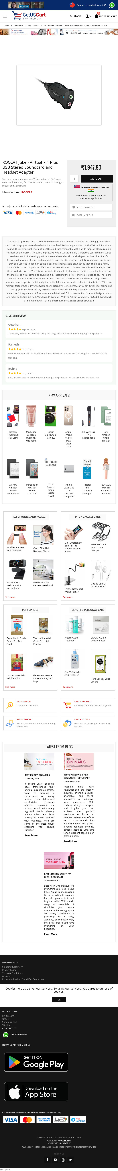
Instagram (63, 1160)
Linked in (70, 1160)
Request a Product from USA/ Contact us (23, 979)
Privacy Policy (9, 969)
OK (59, 999)
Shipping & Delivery (12, 966)
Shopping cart (9, 1021)
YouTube (55, 1160)
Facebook (47, 1160)
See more (10, 597)
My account (8, 1015)
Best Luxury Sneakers (37, 774)
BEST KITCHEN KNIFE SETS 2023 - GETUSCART (57, 875)
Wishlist (6, 1025)
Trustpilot (5, 1169)
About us (7, 976)
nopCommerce (64, 1141)
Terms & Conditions (12, 973)
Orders (6, 1018)
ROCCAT (26, 192)
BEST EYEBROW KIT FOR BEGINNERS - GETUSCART (77, 776)
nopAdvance (65, 1143)
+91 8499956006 (18, 1034)
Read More (31, 835)
